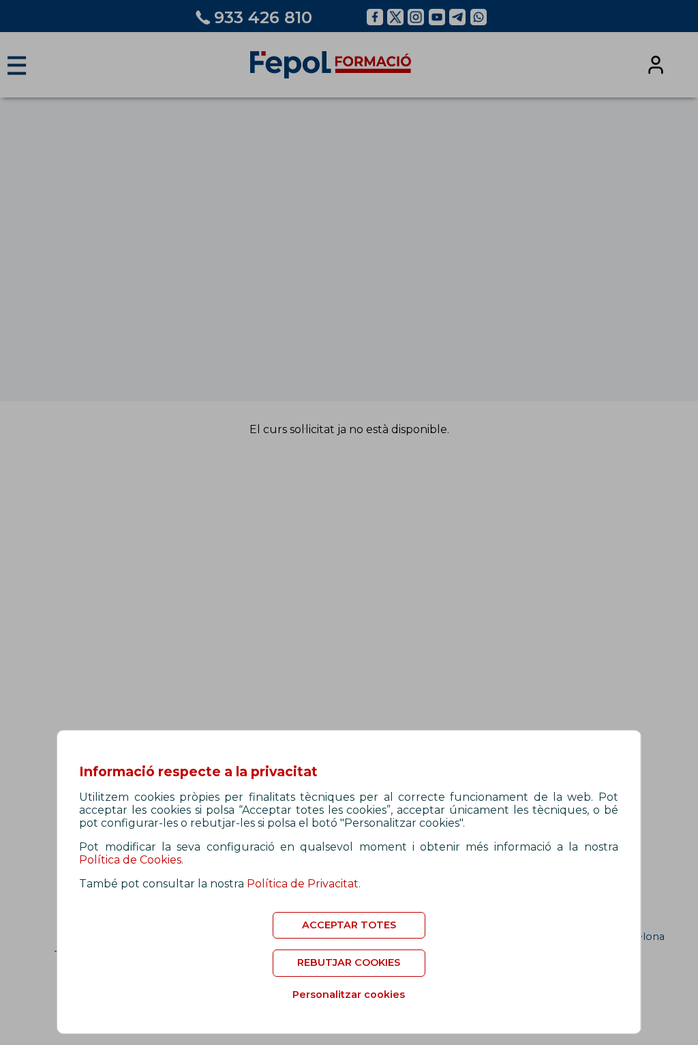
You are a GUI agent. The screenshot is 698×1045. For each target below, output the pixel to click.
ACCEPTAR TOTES (349, 925)
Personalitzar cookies (348, 994)
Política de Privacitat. (304, 883)
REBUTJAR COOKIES (348, 962)
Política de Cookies (130, 859)
